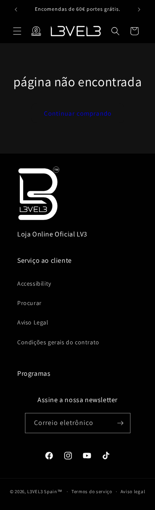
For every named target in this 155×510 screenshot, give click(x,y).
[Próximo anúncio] (139, 9)
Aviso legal (133, 491)
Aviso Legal (33, 322)
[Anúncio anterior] (15, 9)
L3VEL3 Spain (42, 491)
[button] (17, 31)
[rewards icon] (36, 31)
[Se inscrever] (120, 423)
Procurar (29, 303)
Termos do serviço (91, 491)
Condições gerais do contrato (58, 342)
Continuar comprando (78, 113)
